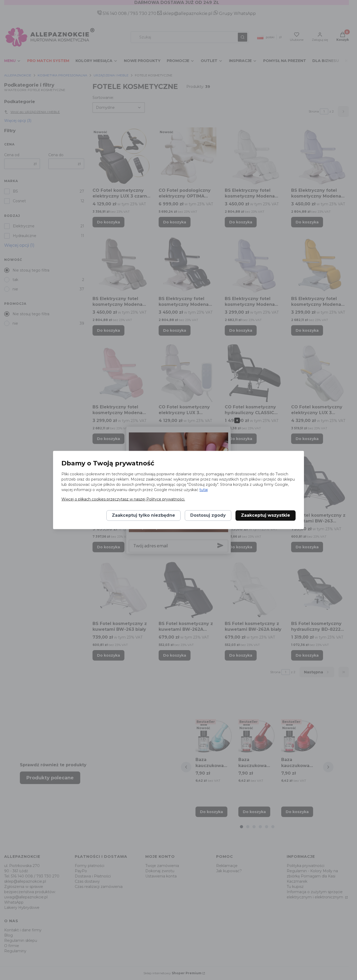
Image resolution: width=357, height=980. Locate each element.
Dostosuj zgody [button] (208, 515)
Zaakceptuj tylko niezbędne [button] (143, 515)
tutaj (203, 490)
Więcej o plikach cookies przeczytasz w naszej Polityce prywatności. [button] (123, 499)
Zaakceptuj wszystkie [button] (265, 515)
